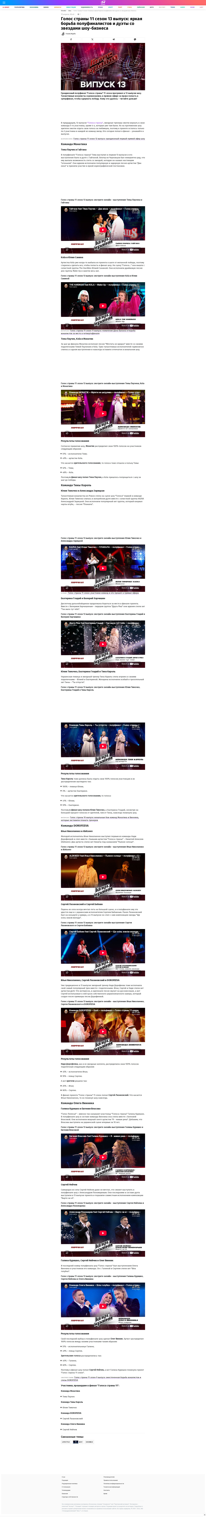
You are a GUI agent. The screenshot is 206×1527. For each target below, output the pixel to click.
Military (162, 7)
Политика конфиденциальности (114, 1483)
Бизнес (46, 7)
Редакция (65, 1480)
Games (182, 7)
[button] (71, 39)
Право (100, 7)
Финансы (57, 7)
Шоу (69, 10)
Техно (172, 7)
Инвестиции (71, 7)
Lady (201, 7)
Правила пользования (111, 1480)
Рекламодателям (109, 1477)
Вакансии (65, 1493)
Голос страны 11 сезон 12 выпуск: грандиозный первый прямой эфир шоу (109, 138)
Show (192, 7)
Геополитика (19, 7)
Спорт (110, 7)
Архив (105, 1493)
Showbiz (64, 10)
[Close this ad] (204, 1514)
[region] (103, 1522)
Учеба (129, 7)
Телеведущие (66, 1490)
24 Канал (6, 7)
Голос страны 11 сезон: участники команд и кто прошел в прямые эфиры (103, 593)
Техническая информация (112, 1487)
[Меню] (4, 3)
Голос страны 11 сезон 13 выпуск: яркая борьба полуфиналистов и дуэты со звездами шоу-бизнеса (104, 10)
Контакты (107, 1490)
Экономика (34, 7)
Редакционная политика (69, 1483)
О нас (63, 1477)
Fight (120, 7)
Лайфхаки (141, 7)
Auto (152, 7)
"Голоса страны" (95, 123)
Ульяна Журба (71, 34)
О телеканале (66, 1487)
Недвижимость (87, 7)
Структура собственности (70, 1497)
